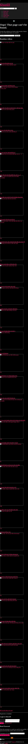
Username (2, 720)
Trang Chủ (5, 11)
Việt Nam (5, 12)
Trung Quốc (6, 15)
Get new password (5, 735)
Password (2, 721)
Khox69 (5, 4)
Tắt (12, 737)
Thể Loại (5, 16)
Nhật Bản (5, 14)
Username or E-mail (5, 733)
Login (2, 723)
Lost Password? (8, 723)
